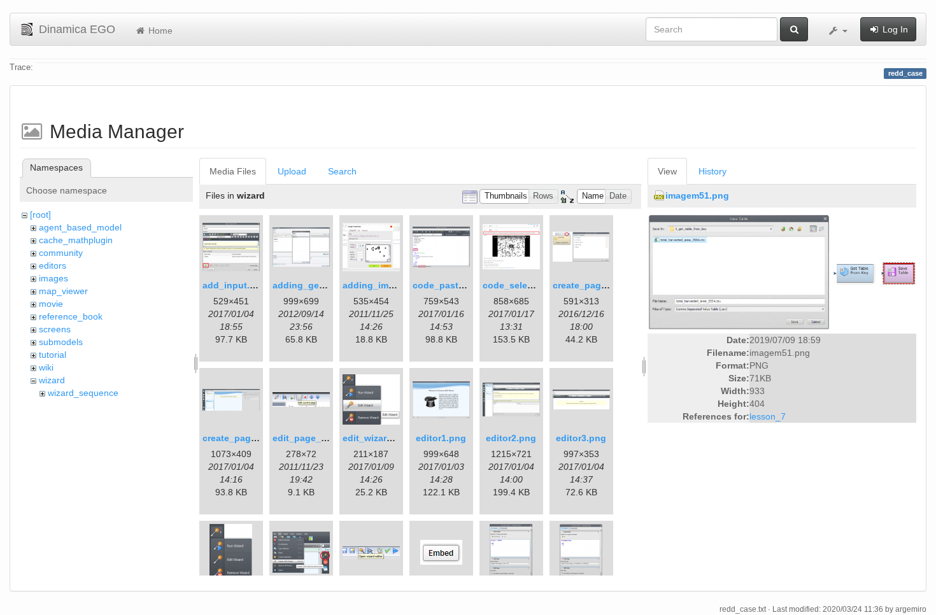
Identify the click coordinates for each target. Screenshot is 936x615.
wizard (52, 380)
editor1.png (441, 438)
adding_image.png (383, 285)
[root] (40, 214)
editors (52, 265)
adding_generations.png (326, 285)
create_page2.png (241, 438)
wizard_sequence (83, 393)
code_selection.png (526, 285)
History (712, 171)
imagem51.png (697, 195)
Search (342, 171)
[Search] (794, 29)
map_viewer (63, 291)
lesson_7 (767, 416)
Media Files (232, 171)
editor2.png (511, 438)
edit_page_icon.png (316, 438)
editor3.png (581, 438)
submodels (61, 342)
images (53, 278)
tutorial (52, 355)
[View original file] (782, 271)
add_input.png (234, 285)
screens (55, 329)
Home (159, 30)
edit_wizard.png (377, 438)
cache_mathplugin (76, 240)
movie (51, 304)
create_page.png (589, 285)
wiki (46, 367)
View (667, 171)
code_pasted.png (451, 285)
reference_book (71, 316)
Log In (894, 29)
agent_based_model (80, 227)
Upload (292, 171)
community (61, 253)
